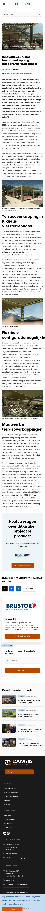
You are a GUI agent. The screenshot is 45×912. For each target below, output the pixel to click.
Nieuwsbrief (8, 823)
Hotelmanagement (10, 792)
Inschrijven (22, 670)
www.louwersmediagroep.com (17, 892)
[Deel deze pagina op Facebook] (11, 588)
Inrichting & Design (10, 796)
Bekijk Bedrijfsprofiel (22, 636)
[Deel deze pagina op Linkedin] (18, 588)
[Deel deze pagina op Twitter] (5, 588)
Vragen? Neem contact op (18, 772)
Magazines (7, 816)
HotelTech (7, 804)
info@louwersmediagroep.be (17, 884)
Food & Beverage (10, 788)
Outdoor (6, 69)
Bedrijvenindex (9, 819)
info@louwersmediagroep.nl (16, 858)
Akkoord (12, 909)
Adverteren (7, 827)
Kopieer (29, 589)
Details (26, 909)
